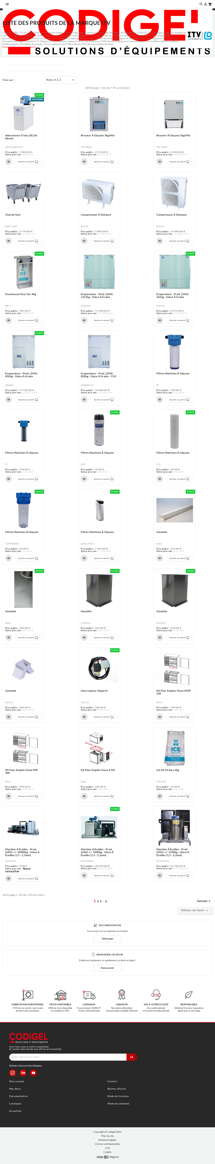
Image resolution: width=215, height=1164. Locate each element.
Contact (112, 1081)
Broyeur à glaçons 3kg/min (98, 135)
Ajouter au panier (26, 162)
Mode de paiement (119, 1103)
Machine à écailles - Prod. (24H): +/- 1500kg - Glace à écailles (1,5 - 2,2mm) (172, 852)
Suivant (204, 901)
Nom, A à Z (60, 80)
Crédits (107, 1152)
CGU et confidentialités (107, 1143)
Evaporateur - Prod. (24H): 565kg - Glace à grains (172, 295)
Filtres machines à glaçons (172, 373)
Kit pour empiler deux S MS (98, 769)
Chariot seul (12, 214)
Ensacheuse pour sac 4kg (20, 294)
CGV (107, 1147)
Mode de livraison (118, 1096)
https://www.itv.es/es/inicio (19, 46)
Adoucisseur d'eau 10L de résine (21, 137)
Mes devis (15, 1088)
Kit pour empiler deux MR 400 (21, 771)
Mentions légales (107, 1139)
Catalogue (15, 1103)
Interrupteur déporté (94, 690)
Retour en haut (195, 910)
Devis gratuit (107, 968)
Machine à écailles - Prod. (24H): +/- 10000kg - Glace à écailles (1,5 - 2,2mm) (22, 852)
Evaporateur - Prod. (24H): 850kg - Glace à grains (21, 375)
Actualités (15, 1110)
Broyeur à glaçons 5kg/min (173, 135)
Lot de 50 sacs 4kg (167, 769)
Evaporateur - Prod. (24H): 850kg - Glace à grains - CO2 (98, 375)
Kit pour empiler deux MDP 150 (173, 692)
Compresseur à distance (96, 214)
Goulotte (161, 531)
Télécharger (107, 938)
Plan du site (107, 1135)
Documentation (18, 1096)
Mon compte (16, 1081)
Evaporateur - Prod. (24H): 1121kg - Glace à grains (97, 295)
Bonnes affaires (117, 1088)
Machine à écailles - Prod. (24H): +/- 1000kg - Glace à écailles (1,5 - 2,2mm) (97, 852)
